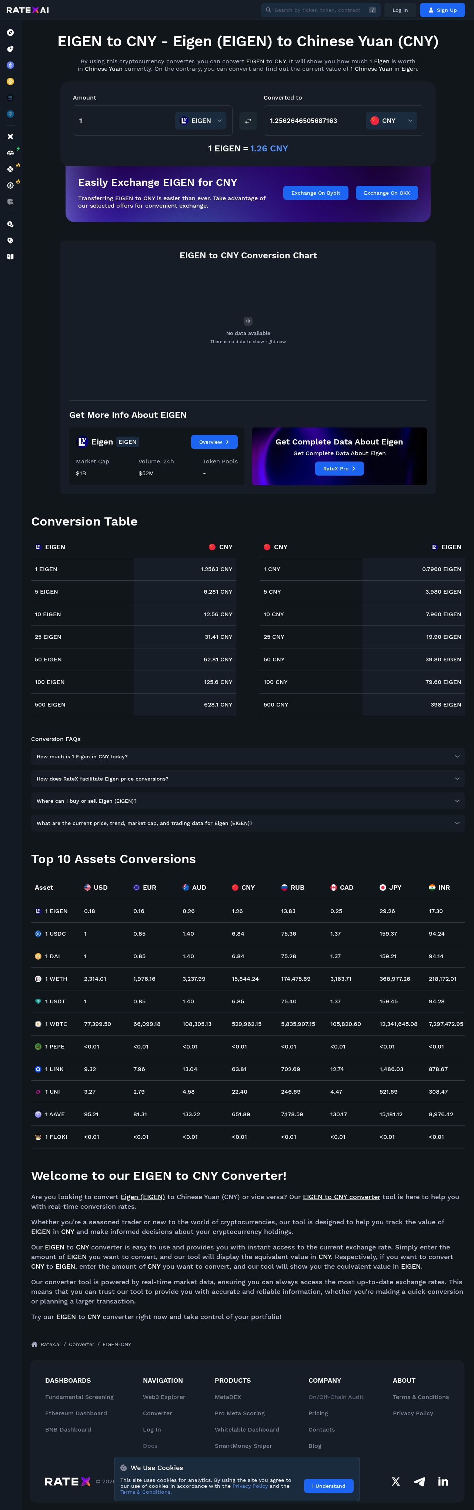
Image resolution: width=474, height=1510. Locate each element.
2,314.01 (95, 978)
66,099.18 (147, 1023)
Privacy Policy (413, 1413)
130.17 (338, 1114)
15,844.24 (245, 978)
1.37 (335, 933)
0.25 (336, 911)
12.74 (337, 1069)
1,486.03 (391, 1069)
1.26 (237, 911)
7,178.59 (292, 1114)
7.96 (139, 1069)
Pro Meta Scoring (240, 1413)
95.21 (91, 1114)
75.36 (288, 933)
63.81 (239, 1069)
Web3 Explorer (164, 1396)
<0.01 (91, 1046)
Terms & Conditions (421, 1396)
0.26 (189, 911)
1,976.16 (144, 978)
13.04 (190, 1069)
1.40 (188, 933)
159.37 (388, 933)
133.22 (191, 1114)
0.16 (138, 911)
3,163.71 (340, 978)
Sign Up (447, 10)
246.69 (291, 1091)
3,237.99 (194, 978)
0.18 (89, 911)
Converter (157, 1413)
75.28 (288, 956)
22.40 (239, 1091)
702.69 (290, 1069)
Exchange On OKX (387, 193)
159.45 (389, 1001)
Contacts (321, 1429)
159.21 (388, 956)
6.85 (238, 1001)
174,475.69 (296, 978)
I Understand (329, 1486)
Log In (400, 10)
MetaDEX (228, 1396)
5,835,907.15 (298, 1023)
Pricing (318, 1413)
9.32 (90, 1069)
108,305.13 (197, 1023)
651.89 (241, 1114)
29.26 (387, 911)
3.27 (90, 1091)
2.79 (139, 1091)
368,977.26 (395, 978)
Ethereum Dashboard (76, 1413)
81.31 (140, 1114)
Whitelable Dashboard (247, 1429)
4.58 (189, 1091)
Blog (314, 1445)
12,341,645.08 (399, 1023)
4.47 (336, 1091)
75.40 (289, 1001)
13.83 (288, 911)
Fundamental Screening (79, 1396)
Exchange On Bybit (315, 193)
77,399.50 (97, 1023)
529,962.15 (246, 1023)
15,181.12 (391, 1114)
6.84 (238, 933)
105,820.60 (345, 1023)
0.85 (139, 933)
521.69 (389, 1091)
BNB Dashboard (68, 1429)
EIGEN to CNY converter (341, 1197)
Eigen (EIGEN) (143, 1197)
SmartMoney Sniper (243, 1445)
